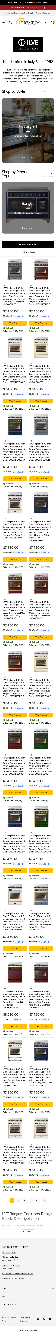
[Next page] (44, 1200)
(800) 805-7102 (9, 1252)
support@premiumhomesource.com (17, 1273)
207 (38, 1200)
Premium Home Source (31, 1330)
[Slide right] (51, 91)
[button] (3, 22)
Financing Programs (43, 13)
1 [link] (11, 1200)
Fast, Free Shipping (27, 13)
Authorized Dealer (12, 13)
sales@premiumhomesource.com (16, 1278)
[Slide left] (44, 91)
